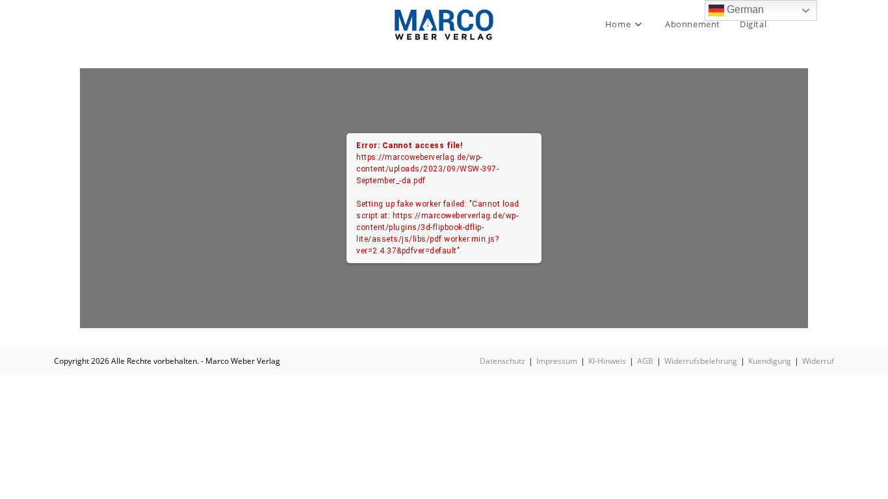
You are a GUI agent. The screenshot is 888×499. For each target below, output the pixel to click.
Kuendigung (769, 360)
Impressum (556, 360)
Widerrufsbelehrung (700, 360)
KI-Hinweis (607, 360)
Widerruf (818, 360)
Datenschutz (502, 360)
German (744, 9)
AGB (645, 360)
